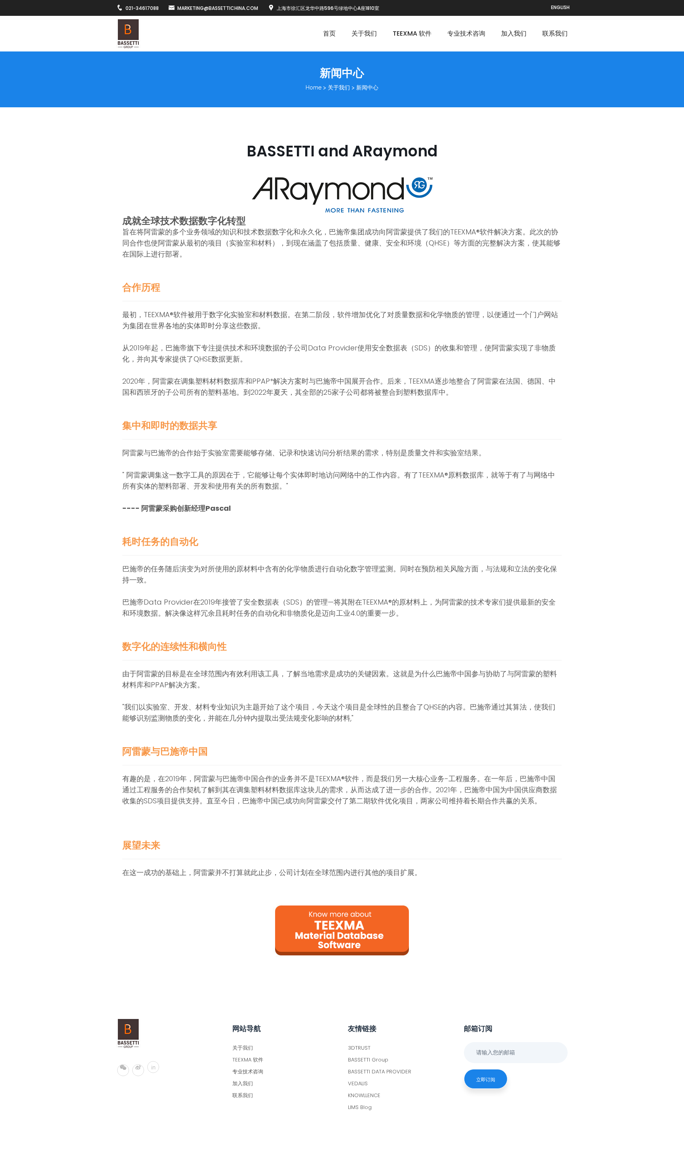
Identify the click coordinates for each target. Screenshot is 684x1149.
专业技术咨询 (466, 33)
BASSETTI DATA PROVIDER (379, 1071)
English (560, 7)
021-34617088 (142, 8)
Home (313, 87)
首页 (329, 33)
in (153, 1067)
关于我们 (364, 33)
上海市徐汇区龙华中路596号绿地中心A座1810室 (328, 8)
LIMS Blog (360, 1107)
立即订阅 (485, 1079)
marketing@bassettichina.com (217, 8)
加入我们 (513, 33)
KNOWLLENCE (364, 1095)
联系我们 (555, 33)
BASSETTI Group (368, 1059)
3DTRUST (359, 1048)
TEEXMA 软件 (412, 33)
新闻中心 (367, 87)
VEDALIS (358, 1083)
